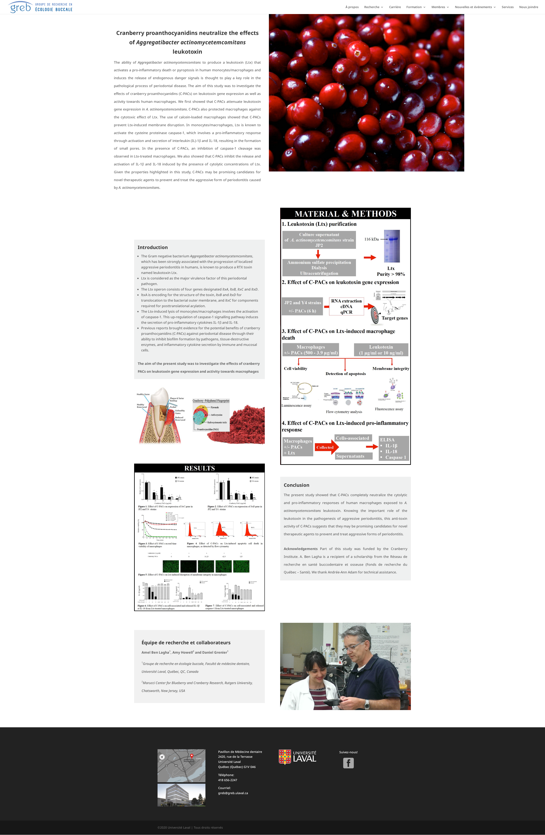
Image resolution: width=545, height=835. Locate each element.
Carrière (395, 7)
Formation (414, 7)
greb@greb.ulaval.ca (233, 793)
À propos (352, 7)
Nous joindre (528, 7)
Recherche (371, 7)
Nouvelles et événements (473, 7)
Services (508, 7)
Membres (438, 7)
